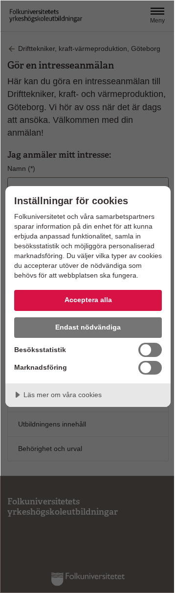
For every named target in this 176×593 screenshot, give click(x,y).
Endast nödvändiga (88, 327)
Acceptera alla (88, 300)
